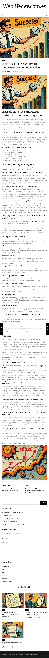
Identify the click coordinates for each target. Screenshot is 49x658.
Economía (4, 575)
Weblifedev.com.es (24, 6)
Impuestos (4, 578)
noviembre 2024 (6, 554)
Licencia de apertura (7, 581)
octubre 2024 (5, 557)
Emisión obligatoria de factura (10, 518)
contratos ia (32, 221)
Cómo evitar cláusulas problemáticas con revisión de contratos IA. (11, 614)
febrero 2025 (5, 545)
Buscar (3, 500)
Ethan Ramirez (7, 71)
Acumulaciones (6, 566)
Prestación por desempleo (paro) (10, 521)
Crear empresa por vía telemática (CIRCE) (13, 524)
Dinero (3, 572)
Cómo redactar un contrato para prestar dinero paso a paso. (12, 643)
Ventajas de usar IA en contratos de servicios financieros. (36, 613)
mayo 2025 (4, 542)
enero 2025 (5, 548)
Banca (3, 60)
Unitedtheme (34, 654)
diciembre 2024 (6, 551)
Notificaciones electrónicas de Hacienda (12, 512)
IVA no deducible (6, 515)
